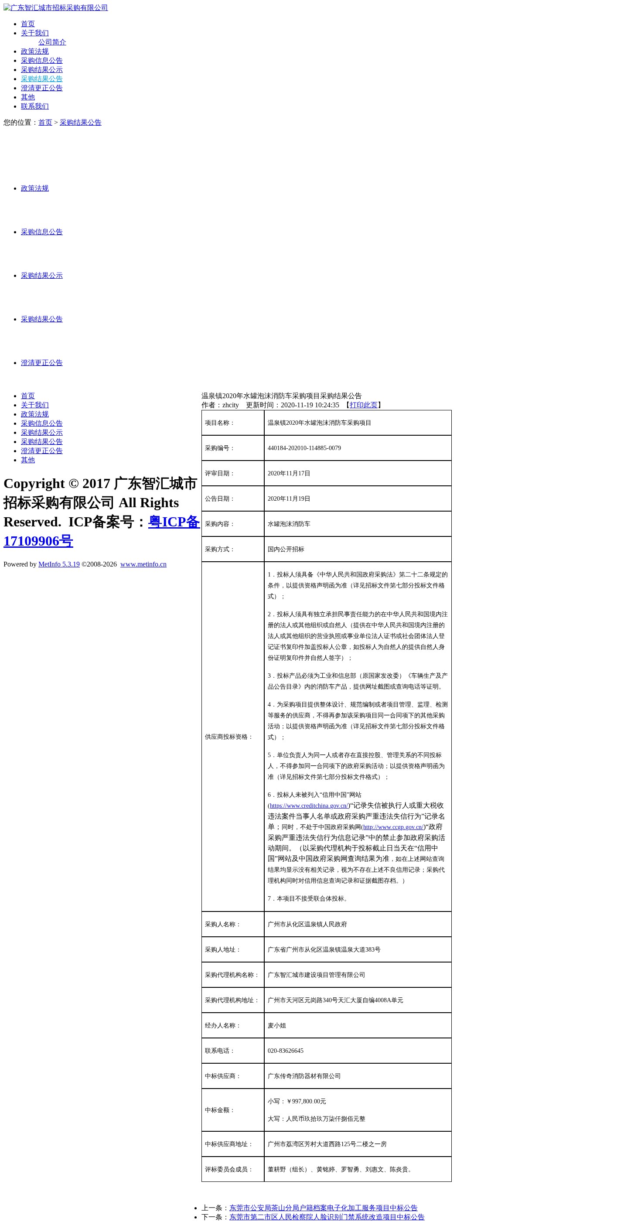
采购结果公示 (42, 69)
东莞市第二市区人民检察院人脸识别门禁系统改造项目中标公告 (327, 1217)
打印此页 (364, 405)
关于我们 (35, 33)
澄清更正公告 (42, 88)
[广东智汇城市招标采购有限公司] (55, 7)
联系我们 (35, 106)
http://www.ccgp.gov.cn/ (393, 827)
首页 (28, 23)
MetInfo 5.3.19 (59, 564)
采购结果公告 (42, 78)
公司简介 (52, 42)
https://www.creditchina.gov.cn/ (309, 805)
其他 (28, 97)
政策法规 (35, 51)
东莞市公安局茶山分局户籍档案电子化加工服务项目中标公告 (323, 1208)
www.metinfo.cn (143, 564)
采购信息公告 (42, 60)
